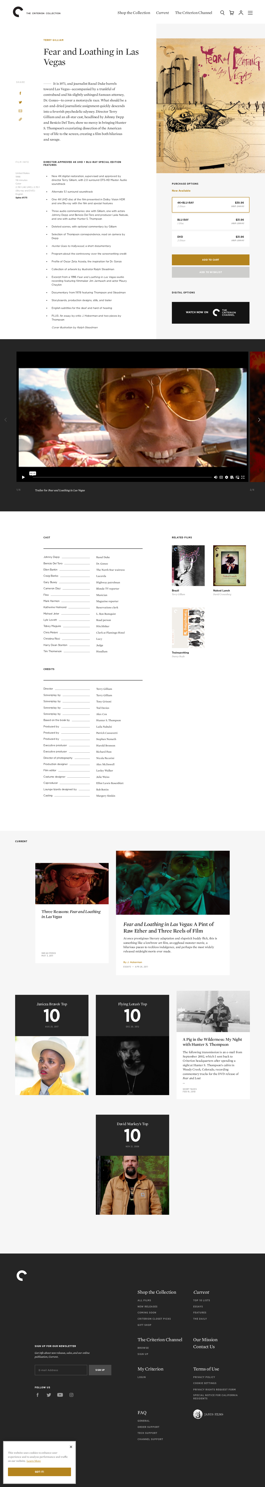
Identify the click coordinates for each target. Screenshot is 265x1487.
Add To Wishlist (210, 272)
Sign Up (143, 1354)
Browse (143, 1347)
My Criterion (150, 1369)
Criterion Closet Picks (154, 1318)
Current (162, 12)
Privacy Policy (204, 1377)
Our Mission (205, 1340)
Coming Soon (147, 1312)
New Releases (148, 1306)
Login (142, 1377)
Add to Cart (210, 259)
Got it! (39, 1471)
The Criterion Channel (193, 12)
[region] (39, 1462)
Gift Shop (145, 1325)
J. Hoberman (134, 962)
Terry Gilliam (53, 40)
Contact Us (204, 1346)
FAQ (142, 1412)
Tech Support (147, 1433)
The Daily (200, 1318)
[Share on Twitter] (20, 102)
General (144, 1420)
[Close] (71, 1447)
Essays (127, 967)
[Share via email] (20, 111)
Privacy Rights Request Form (214, 1389)
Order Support (148, 1427)
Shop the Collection (134, 12)
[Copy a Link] (20, 120)
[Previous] (6, 420)
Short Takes (190, 1089)
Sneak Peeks (49, 953)
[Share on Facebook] (20, 94)
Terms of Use (206, 1369)
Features (199, 1312)
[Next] (259, 420)
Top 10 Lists (201, 1300)
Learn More (34, 1461)
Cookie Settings (205, 1383)
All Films (144, 1300)
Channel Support (150, 1439)
